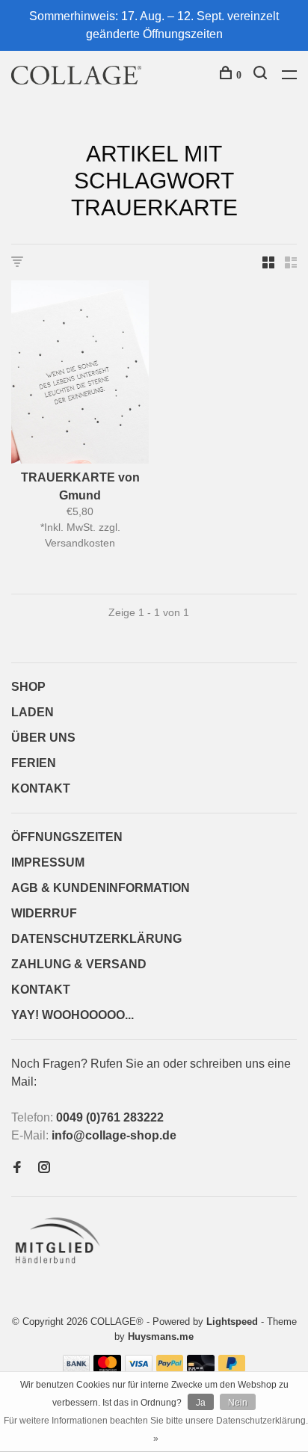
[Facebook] (17, 1168)
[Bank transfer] (76, 1368)
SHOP (28, 686)
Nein (237, 1402)
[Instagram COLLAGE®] (44, 1168)
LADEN (32, 712)
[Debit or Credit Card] (201, 1368)
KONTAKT (40, 788)
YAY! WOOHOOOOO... (72, 1015)
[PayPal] (170, 1368)
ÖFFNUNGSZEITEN (67, 837)
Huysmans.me (161, 1336)
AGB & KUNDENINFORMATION (100, 888)
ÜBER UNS (43, 737)
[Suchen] (262, 75)
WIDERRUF (44, 913)
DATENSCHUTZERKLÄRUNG (96, 938)
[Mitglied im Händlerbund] (61, 1267)
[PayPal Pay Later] (232, 1368)
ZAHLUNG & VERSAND (79, 964)
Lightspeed (232, 1321)
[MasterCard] (107, 1368)
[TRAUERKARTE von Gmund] (80, 374)
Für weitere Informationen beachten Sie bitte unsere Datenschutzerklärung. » (156, 1429)
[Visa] (139, 1368)
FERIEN (33, 763)
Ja (201, 1402)
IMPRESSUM (47, 862)
